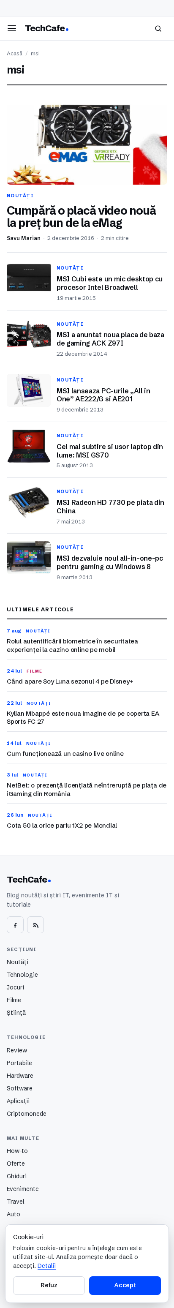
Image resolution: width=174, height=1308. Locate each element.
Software (20, 1088)
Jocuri (15, 987)
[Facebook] (15, 924)
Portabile (19, 1063)
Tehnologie (22, 974)
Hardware (20, 1075)
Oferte (16, 1163)
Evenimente (23, 1189)
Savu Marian (24, 238)
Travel (15, 1201)
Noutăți (17, 962)
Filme (14, 1000)
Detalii (47, 1266)
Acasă (14, 53)
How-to (17, 1151)
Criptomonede (26, 1113)
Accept (125, 1285)
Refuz (49, 1285)
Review (17, 1050)
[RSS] (35, 924)
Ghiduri (17, 1176)
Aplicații (18, 1101)
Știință (16, 1012)
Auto (13, 1214)
